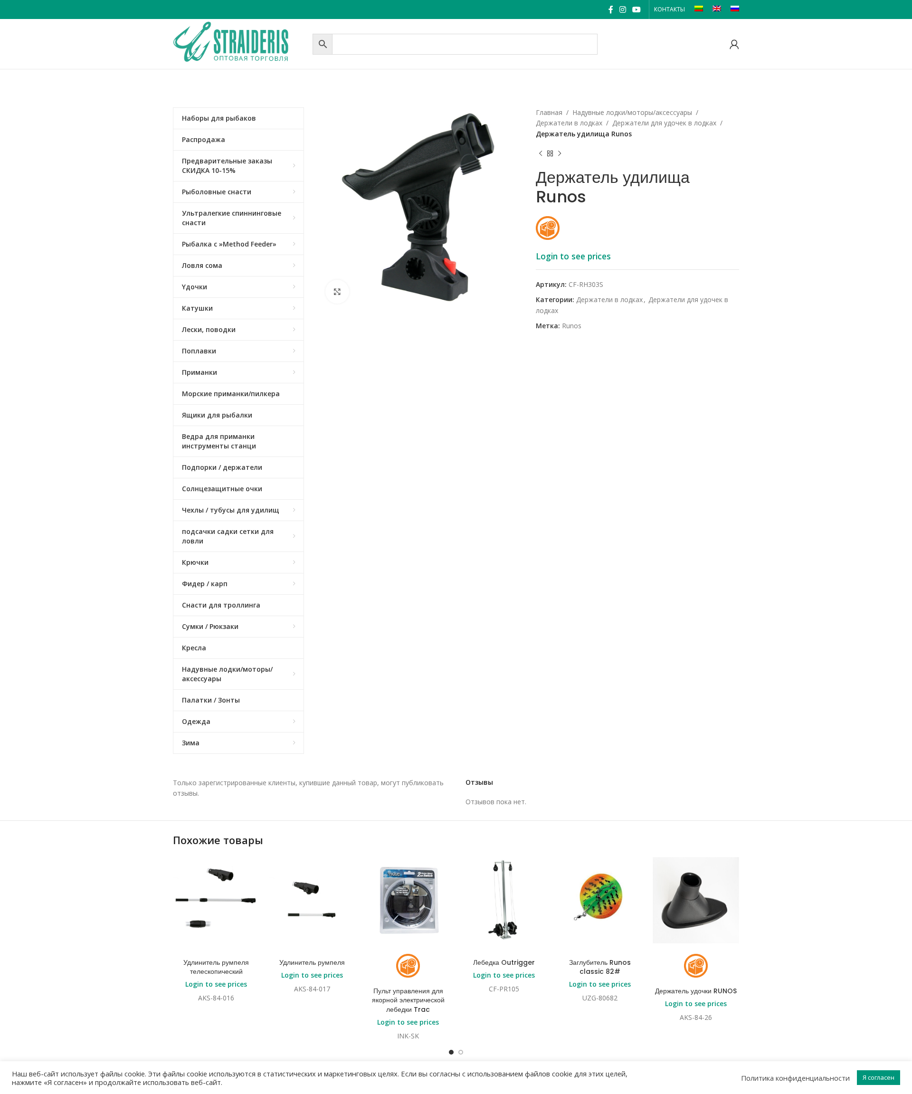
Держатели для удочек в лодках (664, 122)
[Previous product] (540, 153)
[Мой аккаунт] (734, 44)
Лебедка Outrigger (504, 962)
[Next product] (559, 153)
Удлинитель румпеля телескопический (216, 967)
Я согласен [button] (878, 1077)
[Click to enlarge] (337, 292)
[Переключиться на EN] (716, 9)
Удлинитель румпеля (312, 962)
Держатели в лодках (569, 122)
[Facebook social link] (610, 9)
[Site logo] (240, 43)
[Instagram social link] (622, 9)
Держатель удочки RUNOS (696, 991)
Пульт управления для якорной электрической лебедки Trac (408, 1000)
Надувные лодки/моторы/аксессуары (632, 112)
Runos (571, 325)
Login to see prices (573, 256)
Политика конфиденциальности (795, 1078)
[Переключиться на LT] (698, 9)
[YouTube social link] (636, 9)
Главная (549, 112)
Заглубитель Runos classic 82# (600, 967)
